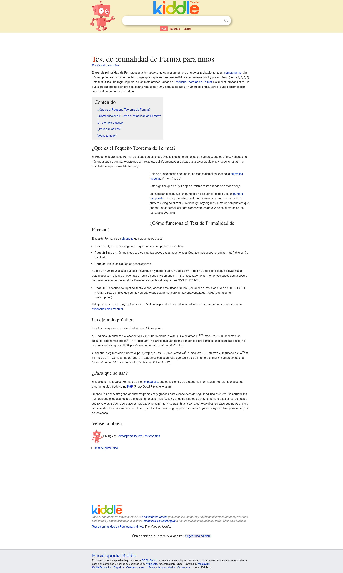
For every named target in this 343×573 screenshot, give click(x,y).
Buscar (226, 20)
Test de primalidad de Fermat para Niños (117, 526)
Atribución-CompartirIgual (159, 521)
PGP (130, 386)
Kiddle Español (100, 567)
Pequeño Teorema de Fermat (193, 82)
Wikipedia (151, 563)
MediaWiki (204, 563)
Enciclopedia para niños (105, 65)
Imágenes (175, 28)
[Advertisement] (171, 43)
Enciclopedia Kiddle (154, 517)
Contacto (182, 567)
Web (163, 28)
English (187, 28)
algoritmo (127, 238)
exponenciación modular (107, 309)
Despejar (219, 21)
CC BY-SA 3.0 (149, 560)
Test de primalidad (106, 448)
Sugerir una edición (197, 536)
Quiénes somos (135, 567)
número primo (233, 72)
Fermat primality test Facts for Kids (138, 436)
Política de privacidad (161, 567)
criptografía (151, 381)
